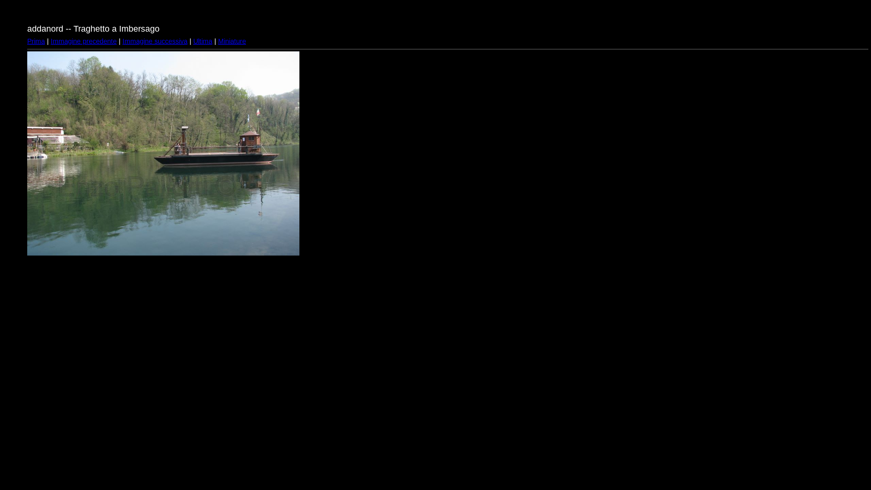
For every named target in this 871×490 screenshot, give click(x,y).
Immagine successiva (154, 41)
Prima (36, 41)
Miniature (232, 41)
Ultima (202, 41)
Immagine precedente (84, 41)
